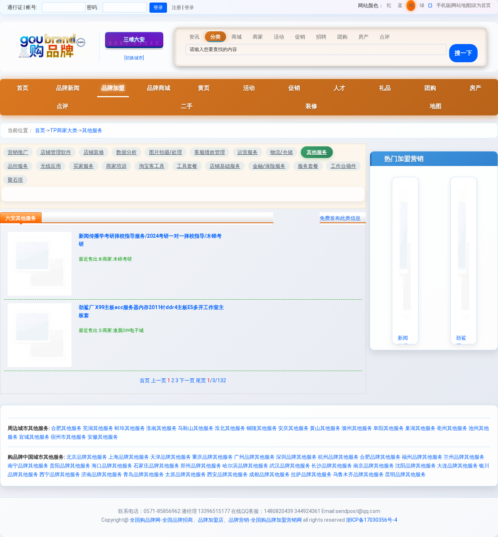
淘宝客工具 (151, 166)
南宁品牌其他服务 (28, 466)
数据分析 (126, 152)
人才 (339, 87)
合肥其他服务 (66, 428)
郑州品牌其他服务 (200, 466)
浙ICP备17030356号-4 (371, 520)
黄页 (204, 87)
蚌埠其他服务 (129, 428)
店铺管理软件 (55, 152)
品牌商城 (158, 87)
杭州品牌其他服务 (338, 457)
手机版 (443, 5)
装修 (311, 106)
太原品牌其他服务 (185, 474)
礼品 (385, 87)
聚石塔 (15, 180)
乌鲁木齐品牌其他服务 (358, 474)
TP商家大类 (63, 130)
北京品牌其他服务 (86, 457)
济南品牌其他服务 (101, 474)
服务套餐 (308, 166)
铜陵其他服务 (261, 428)
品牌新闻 (67, 87)
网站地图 (461, 5)
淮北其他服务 (230, 428)
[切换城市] (134, 57)
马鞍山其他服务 (196, 428)
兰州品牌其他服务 (464, 457)
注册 (176, 7)
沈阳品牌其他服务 (415, 466)
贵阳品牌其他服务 (70, 466)
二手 (186, 106)
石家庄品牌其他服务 (156, 466)
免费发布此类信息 (340, 218)
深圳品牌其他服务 (296, 457)
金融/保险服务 (269, 166)
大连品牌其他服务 (457, 466)
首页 (22, 87)
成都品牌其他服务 (269, 474)
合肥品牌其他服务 (380, 457)
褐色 (411, 7)
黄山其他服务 (325, 428)
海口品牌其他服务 (112, 466)
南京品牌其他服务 (373, 466)
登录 (189, 7)
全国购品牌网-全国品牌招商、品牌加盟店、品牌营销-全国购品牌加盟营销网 (216, 520)
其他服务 (92, 130)
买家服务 (83, 166)
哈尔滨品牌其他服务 (245, 466)
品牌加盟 (113, 87)
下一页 (187, 380)
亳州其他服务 (452, 428)
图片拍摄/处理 (165, 152)
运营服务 (247, 152)
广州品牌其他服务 (254, 457)
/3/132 (216, 380)
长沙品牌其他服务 (331, 466)
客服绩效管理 (209, 152)
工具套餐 (187, 166)
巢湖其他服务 (420, 428)
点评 (62, 106)
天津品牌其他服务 (170, 457)
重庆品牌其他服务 (212, 457)
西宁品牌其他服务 (59, 474)
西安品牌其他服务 (227, 474)
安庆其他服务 (293, 428)
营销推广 (18, 152)
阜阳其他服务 (388, 428)
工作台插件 (343, 166)
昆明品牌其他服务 (405, 474)
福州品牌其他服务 (422, 457)
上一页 (158, 380)
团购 (430, 87)
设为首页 (481, 5)
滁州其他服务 (357, 428)
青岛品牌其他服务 (143, 474)
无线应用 (50, 166)
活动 (249, 87)
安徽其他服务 (102, 437)
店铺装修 (93, 152)
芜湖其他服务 (98, 428)
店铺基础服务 (225, 166)
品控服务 (18, 166)
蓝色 (400, 7)
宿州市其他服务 (68, 437)
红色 (389, 7)
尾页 (201, 380)
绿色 (422, 7)
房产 (475, 87)
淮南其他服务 (161, 428)
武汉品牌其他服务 (289, 466)
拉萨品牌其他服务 (311, 474)
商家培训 (116, 166)
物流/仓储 (281, 152)
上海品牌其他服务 (128, 457)
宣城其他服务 (34, 437)
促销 (294, 87)
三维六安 (134, 39)
